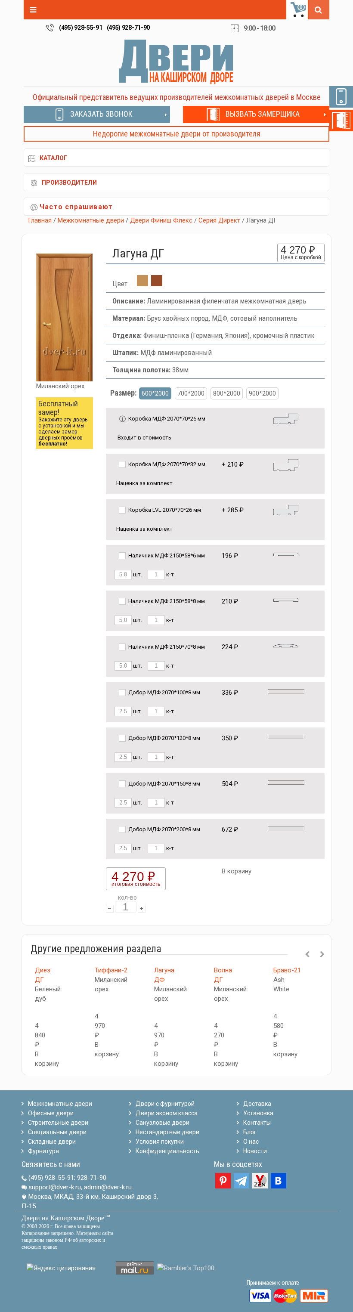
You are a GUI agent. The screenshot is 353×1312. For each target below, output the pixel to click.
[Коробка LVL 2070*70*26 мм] (285, 509)
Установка (258, 1113)
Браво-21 (287, 970)
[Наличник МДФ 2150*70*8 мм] (285, 645)
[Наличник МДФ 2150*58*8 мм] (285, 599)
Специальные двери (57, 1132)
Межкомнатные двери (91, 220)
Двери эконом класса (167, 1113)
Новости (255, 1151)
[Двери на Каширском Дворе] (176, 61)
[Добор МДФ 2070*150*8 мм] (286, 782)
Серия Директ (219, 220)
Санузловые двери (162, 1122)
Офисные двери (51, 1113)
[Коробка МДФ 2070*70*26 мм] (285, 418)
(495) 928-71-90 (128, 27)
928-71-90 (91, 1178)
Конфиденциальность (167, 1151)
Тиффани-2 (111, 970)
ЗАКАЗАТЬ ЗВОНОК (101, 113)
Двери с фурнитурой (165, 1103)
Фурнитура (43, 1151)
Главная (40, 220)
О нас (251, 1141)
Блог (250, 1132)
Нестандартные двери (167, 1132)
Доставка (257, 1103)
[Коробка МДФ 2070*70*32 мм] (285, 464)
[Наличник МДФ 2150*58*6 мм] (285, 554)
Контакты (257, 1122)
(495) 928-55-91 (80, 27)
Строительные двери (58, 1122)
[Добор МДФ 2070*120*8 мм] (286, 736)
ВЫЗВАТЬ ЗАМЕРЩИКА (263, 113)
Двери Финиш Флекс (161, 220)
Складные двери (52, 1141)
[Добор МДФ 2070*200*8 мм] (286, 827)
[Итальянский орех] (156, 283)
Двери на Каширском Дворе (63, 1218)
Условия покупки (160, 1141)
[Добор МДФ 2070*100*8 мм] (286, 690)
